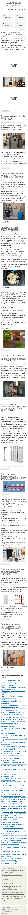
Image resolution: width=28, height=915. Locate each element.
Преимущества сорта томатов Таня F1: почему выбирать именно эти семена (12, 715)
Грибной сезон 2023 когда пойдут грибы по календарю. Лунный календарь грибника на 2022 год (13, 808)
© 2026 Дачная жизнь (6, 907)
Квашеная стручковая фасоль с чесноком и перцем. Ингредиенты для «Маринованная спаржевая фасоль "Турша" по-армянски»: (14, 799)
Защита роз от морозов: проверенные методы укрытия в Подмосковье (12, 756)
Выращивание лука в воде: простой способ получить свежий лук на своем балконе (14, 752)
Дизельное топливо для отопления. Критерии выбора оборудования (11, 228)
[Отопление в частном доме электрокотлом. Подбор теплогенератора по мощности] (14, 600)
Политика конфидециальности (7, 911)
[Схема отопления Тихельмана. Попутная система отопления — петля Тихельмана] (14, 486)
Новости (14, 5)
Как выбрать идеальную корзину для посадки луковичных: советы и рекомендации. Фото (13, 847)
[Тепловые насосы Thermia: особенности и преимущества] (14, 141)
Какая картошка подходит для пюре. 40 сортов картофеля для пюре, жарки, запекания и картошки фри (13, 887)
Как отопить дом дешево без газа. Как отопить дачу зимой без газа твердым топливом (14, 294)
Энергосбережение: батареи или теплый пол (13, 359)
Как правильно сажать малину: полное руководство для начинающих (12, 697)
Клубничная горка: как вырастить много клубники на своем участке (13, 732)
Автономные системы (7, 16)
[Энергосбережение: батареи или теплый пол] (14, 389)
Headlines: (5, 694)
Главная (7, 5)
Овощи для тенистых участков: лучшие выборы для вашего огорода (12, 786)
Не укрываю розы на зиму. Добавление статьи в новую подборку (13, 779)
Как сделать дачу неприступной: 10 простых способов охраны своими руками (14, 843)
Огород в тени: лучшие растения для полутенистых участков (12, 825)
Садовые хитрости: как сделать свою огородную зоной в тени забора (12, 818)
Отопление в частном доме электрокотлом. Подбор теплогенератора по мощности (13, 571)
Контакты (4, 909)
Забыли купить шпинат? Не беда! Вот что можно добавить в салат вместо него (13, 862)
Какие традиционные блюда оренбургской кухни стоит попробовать (13, 688)
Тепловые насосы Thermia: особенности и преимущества (13, 117)
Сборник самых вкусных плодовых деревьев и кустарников (11, 775)
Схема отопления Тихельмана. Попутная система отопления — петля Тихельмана (13, 476)
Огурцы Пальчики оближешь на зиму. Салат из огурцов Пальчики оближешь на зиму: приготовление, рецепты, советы (14, 771)
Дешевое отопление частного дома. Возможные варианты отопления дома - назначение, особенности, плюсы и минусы (14, 503)
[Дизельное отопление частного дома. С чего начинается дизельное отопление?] (14, 658)
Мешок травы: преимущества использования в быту (10, 852)
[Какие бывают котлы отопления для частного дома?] (14, 82)
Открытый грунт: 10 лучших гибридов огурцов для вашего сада (12, 748)
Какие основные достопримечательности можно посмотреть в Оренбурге (13, 722)
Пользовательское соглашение (12, 909)
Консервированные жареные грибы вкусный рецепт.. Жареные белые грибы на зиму (13, 790)
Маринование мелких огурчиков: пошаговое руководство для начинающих (13, 709)
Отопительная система (20, 16)
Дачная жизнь (14, 3)
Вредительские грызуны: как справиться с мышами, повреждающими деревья (13, 839)
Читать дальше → (5, 110)
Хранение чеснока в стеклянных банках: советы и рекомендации (13, 725)
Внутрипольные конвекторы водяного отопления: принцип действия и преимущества (14, 763)
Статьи (20, 5)
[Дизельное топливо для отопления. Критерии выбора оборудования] (14, 278)
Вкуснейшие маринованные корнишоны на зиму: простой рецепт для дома (13, 706)
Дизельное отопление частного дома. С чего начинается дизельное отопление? (11, 626)
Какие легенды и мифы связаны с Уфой (14, 712)
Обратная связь (5, 913)
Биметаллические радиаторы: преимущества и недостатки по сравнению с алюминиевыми (13, 407)
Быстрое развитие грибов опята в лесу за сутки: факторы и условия (13, 759)
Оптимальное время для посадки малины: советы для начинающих (13, 692)
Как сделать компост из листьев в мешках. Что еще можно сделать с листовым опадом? (13, 898)
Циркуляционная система (7, 24)
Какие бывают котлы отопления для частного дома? (11, 34)
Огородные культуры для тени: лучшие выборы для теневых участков (12, 821)
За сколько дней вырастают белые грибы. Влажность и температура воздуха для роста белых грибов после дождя (13, 813)
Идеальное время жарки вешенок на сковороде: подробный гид (12, 859)
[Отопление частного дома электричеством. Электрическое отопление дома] (14, 211)
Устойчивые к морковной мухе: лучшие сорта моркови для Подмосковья (14, 684)
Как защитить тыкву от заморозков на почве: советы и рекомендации (14, 836)
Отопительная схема (20, 24)
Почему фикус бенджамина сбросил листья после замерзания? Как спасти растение (14, 718)
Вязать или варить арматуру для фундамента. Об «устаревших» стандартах (13, 795)
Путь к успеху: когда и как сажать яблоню (14, 746)
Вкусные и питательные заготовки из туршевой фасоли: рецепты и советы (12, 829)
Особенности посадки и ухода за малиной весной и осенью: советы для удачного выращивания (13, 701)
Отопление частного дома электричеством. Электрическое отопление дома (12, 175)
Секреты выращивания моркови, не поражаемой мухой (11, 681)
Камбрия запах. (6, 879)
